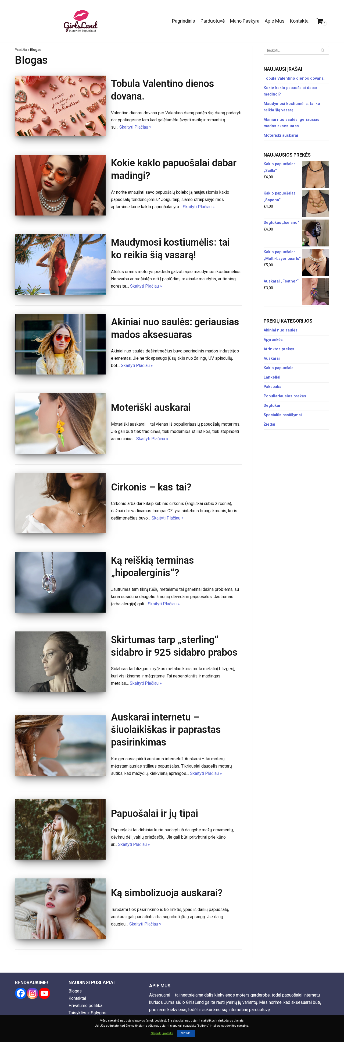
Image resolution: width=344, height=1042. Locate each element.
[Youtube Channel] (44, 993)
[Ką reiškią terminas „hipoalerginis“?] (60, 611)
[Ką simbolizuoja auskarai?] (60, 937)
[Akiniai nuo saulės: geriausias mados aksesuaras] (60, 373)
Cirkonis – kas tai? (151, 487)
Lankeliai (272, 377)
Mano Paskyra (244, 21)
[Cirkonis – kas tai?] (60, 531)
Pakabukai (273, 386)
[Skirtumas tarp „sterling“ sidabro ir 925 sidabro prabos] (60, 690)
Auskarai (272, 358)
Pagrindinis (183, 21)
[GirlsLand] (80, 21)
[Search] (323, 50)
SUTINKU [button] (186, 1033)
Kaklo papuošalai (279, 368)
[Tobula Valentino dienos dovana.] (60, 134)
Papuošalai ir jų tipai (154, 813)
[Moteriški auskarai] (60, 452)
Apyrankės (273, 339)
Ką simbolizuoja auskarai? (167, 893)
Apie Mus (275, 21)
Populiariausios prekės (285, 396)
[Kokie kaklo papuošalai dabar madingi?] (60, 214)
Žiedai (269, 424)
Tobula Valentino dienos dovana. (294, 78)
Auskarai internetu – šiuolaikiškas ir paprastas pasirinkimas (166, 730)
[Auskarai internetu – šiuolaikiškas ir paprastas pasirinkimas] (60, 774)
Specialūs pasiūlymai (283, 415)
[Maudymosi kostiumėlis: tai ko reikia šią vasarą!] (60, 293)
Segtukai (272, 405)
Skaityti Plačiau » (135, 127)
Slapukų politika (162, 1033)
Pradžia (21, 50)
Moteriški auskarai (151, 407)
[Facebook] (20, 993)
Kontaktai (300, 21)
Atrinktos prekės (279, 349)
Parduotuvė (212, 21)
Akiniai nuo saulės (281, 330)
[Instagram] (32, 993)
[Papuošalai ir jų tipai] (60, 858)
